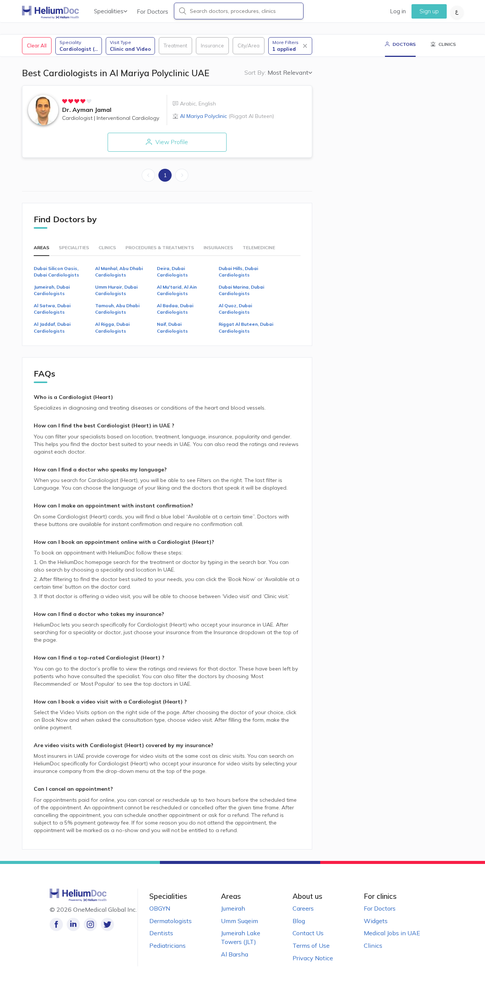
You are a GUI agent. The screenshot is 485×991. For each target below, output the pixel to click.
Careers (303, 908)
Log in (398, 11)
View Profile (171, 142)
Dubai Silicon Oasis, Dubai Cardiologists (56, 271)
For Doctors (152, 11)
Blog (299, 921)
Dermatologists (170, 921)
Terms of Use (311, 945)
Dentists (161, 933)
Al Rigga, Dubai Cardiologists (112, 327)
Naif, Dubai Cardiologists (172, 327)
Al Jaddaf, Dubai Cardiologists (52, 327)
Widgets (376, 921)
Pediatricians (167, 945)
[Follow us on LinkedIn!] (73, 924)
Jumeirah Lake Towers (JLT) (240, 937)
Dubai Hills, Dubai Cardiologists (238, 271)
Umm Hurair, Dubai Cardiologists (116, 290)
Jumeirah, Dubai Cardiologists (52, 290)
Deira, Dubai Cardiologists (172, 271)
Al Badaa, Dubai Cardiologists (175, 309)
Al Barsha (234, 954)
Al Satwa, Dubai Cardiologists (52, 309)
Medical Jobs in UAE (392, 933)
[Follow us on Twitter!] (107, 924)
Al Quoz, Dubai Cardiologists (235, 309)
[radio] (64, 101)
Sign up (429, 11)
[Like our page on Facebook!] (56, 924)
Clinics (373, 945)
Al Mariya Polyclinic (227, 116)
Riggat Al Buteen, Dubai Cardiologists (246, 327)
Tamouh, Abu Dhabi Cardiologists (117, 309)
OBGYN (159, 908)
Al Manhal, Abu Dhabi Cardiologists (119, 271)
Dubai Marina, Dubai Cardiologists (241, 290)
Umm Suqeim (239, 921)
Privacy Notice (313, 958)
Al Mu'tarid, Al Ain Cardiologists (177, 290)
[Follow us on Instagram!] (90, 924)
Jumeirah (233, 908)
